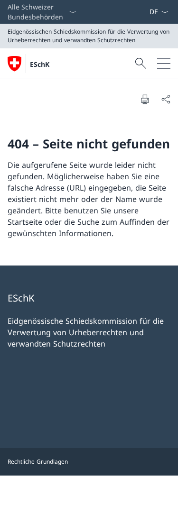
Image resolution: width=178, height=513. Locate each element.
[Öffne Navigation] (164, 63)
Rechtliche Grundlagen (38, 462)
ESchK (39, 64)
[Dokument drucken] (144, 99)
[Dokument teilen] (165, 99)
